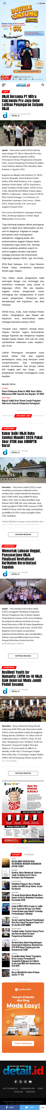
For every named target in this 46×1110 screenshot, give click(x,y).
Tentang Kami (18, 1092)
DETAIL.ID (15, 116)
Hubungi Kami (30, 1092)
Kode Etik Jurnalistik (10, 1088)
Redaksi (40, 1088)
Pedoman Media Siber (28, 1088)
